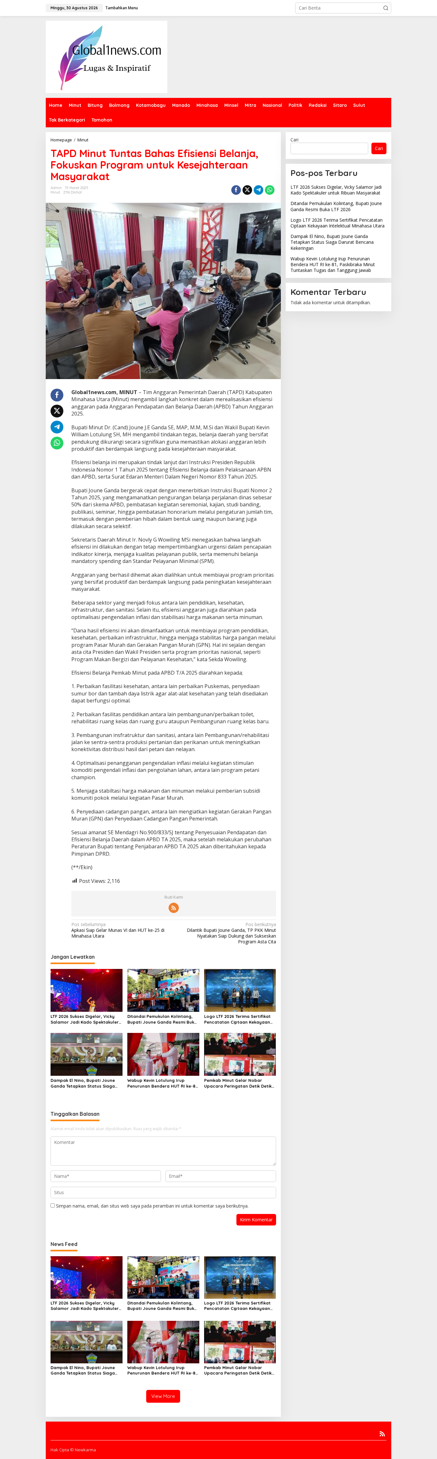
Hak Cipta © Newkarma (73, 1450)
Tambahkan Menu (121, 8)
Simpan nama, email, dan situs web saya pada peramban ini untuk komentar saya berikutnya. (152, 1206)
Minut (55, 192)
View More (163, 1396)
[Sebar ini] (236, 190)
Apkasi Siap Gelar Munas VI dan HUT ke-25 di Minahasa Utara (117, 930)
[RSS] (174, 908)
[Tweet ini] (247, 190)
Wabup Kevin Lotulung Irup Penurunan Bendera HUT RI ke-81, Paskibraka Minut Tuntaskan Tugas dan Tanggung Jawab (162, 1083)
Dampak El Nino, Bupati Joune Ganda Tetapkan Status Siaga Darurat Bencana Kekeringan (83, 1083)
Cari (294, 140)
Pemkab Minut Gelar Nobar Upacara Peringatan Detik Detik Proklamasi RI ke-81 (238, 1083)
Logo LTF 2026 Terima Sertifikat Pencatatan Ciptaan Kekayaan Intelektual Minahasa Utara (237, 1019)
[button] (385, 8)
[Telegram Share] (258, 190)
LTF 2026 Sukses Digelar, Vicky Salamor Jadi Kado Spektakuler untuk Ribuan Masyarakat (85, 1019)
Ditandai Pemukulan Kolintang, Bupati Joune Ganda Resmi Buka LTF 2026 (162, 1019)
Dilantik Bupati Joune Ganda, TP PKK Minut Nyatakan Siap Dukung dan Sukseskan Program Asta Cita (231, 933)
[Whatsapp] (269, 190)
